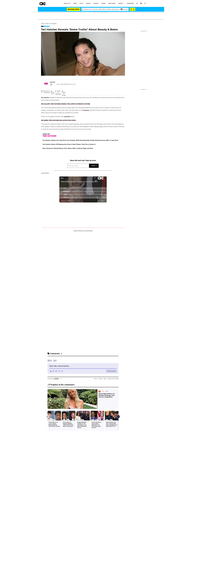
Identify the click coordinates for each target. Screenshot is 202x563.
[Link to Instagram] (141, 3)
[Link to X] (145, 3)
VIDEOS (103, 3)
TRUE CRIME (111, 3)
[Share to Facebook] (47, 91)
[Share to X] (52, 91)
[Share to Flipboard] (58, 91)
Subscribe (130, 3)
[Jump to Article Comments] (42, 91)
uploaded (66, 116)
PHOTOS (95, 3)
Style (81, 3)
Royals (88, 3)
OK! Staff (52, 82)
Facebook (86, 110)
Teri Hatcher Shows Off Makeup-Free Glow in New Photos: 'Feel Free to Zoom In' (69, 144)
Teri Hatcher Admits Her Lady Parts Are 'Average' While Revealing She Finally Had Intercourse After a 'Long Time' (80, 140)
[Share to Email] (64, 91)
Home (42, 23)
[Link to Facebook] (137, 3)
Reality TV (67, 3)
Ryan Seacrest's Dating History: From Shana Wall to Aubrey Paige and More (68, 148)
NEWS (75, 3)
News (47, 23)
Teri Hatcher (53, 23)
